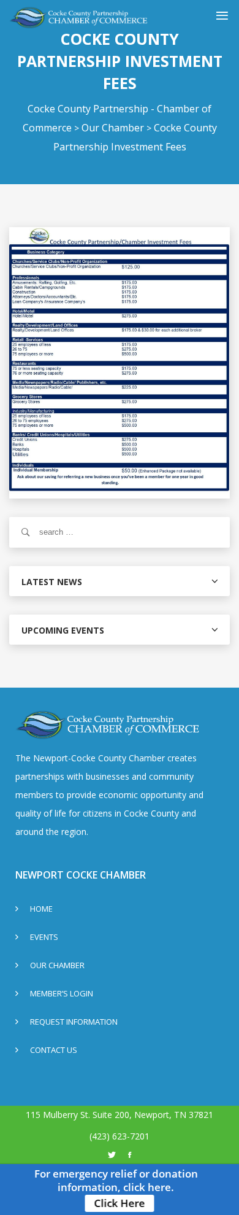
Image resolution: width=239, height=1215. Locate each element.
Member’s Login (61, 994)
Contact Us (53, 1050)
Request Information (74, 1022)
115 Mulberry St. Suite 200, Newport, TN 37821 (119, 1114)
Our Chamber (57, 966)
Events (44, 937)
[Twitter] (112, 1155)
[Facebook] (129, 1155)
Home (41, 909)
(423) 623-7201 (119, 1136)
